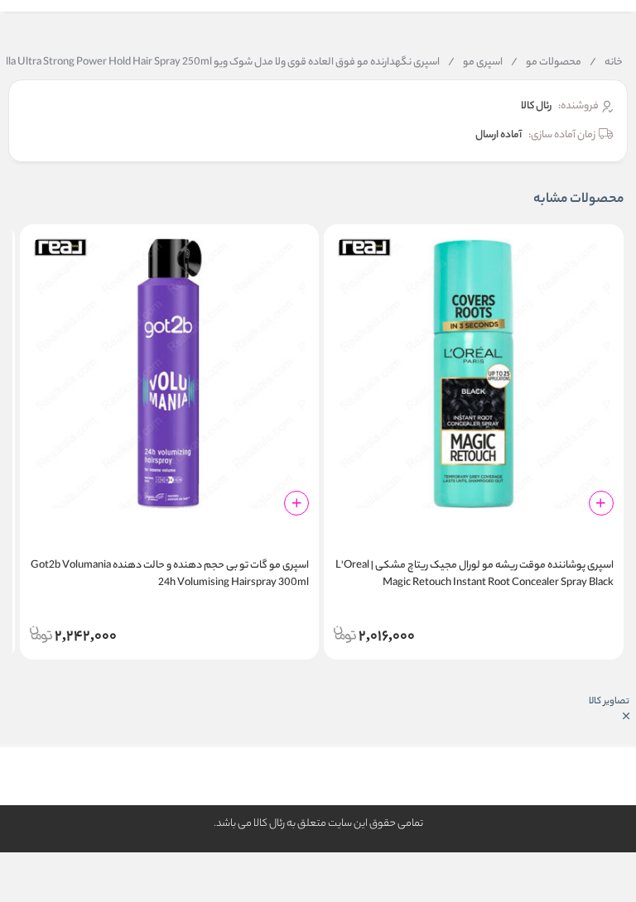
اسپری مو (475, 63)
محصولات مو (546, 63)
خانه (606, 63)
